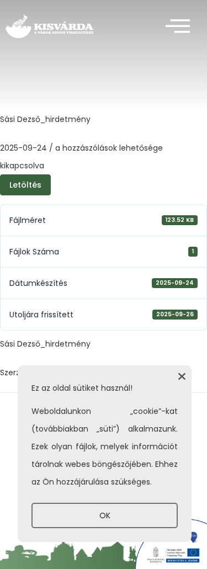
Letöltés (25, 184)
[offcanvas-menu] (178, 26)
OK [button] (104, 515)
